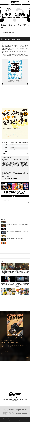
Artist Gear (14, 399)
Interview (5, 270)
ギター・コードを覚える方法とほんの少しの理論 (16, 162)
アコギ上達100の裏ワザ (11, 171)
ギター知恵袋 (7, 200)
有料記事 (4, 399)
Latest (3, 261)
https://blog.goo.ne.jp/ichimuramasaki (11, 178)
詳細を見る (4, 153)
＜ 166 (2, 88)
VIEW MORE (27, 357)
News (17, 399)
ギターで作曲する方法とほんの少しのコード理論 (17, 173)
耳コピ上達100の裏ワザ (18, 171)
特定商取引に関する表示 (26, 418)
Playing (20, 399)
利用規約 (22, 418)
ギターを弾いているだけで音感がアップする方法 (10, 165)
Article (6, 22)
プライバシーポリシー (7, 418)
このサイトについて (18, 418)
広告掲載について (13, 418)
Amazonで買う (5, 151)
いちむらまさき (4, 200)
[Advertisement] (15, 101)
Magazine (3, 309)
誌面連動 (26, 399)
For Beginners (9, 22)
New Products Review (15, 400)
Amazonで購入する (12, 338)
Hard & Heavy (17, 286)
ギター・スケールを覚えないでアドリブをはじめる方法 (14, 166)
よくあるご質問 (3, 418)
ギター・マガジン (3, 22)
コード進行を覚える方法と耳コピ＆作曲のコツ (9, 164)
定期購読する (19, 338)
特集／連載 (7, 399)
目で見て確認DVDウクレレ (15, 172)
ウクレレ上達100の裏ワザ (7, 172)
